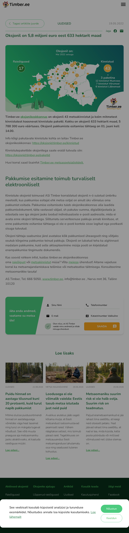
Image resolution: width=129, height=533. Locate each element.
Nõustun (111, 509)
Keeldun (111, 518)
